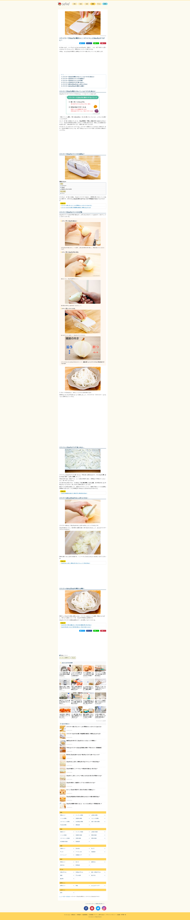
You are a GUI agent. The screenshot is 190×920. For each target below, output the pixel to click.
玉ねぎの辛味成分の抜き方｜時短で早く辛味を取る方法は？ (74, 493)
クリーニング (63, 855)
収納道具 (78, 841)
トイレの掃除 (63, 818)
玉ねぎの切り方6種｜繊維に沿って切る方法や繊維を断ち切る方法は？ (76, 625)
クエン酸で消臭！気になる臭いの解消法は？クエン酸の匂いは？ (76, 716)
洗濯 (87, 4)
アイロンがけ (79, 851)
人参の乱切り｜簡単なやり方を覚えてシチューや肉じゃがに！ (64, 716)
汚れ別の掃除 (63, 824)
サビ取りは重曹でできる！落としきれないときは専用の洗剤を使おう (100, 716)
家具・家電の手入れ (96, 872)
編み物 (61, 878)
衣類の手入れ (63, 872)
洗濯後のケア (79, 855)
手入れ (98, 4)
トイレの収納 (63, 835)
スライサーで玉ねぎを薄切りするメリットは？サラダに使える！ (78, 76)
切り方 (77, 862)
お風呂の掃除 (94, 815)
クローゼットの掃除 (65, 821)
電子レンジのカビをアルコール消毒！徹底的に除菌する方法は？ (76, 702)
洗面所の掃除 (79, 818)
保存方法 (62, 865)
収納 (81, 4)
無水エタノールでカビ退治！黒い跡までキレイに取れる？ (64, 702)
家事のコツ (62, 885)
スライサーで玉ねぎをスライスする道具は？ (73, 78)
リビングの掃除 (95, 818)
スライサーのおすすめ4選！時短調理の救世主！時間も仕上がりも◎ (76, 207)
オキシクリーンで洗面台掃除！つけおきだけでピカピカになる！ (100, 702)
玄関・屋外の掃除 (95, 821)
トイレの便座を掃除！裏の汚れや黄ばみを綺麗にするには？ (64, 674)
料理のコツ (62, 862)
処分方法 (93, 875)
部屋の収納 (93, 835)
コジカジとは (67, 914)
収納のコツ (62, 831)
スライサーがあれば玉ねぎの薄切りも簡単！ (73, 86)
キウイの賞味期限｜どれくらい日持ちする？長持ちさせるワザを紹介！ (88, 674)
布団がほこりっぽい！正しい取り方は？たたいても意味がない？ (100, 688)
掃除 (75, 4)
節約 (61, 892)
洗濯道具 (93, 851)
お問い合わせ (101, 914)
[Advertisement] (71, 63)
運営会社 (73, 914)
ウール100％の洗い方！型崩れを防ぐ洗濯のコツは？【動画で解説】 (88, 688)
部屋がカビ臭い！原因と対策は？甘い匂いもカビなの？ (64, 688)
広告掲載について (93, 914)
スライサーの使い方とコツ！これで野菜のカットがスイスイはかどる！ (76, 205)
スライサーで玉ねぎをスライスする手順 (72, 80)
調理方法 (93, 862)
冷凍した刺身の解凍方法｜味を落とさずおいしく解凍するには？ (76, 688)
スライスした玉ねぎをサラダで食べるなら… (73, 82)
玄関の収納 (78, 838)
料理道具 (78, 865)
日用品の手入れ (79, 872)
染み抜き (78, 848)
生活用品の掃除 (79, 821)
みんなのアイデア (95, 885)
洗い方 (92, 848)
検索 (105, 3)
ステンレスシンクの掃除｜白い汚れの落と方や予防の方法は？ (100, 674)
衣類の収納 (93, 838)
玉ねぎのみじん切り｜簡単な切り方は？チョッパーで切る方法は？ (75, 563)
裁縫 (61, 875)
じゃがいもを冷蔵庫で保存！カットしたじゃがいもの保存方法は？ (76, 674)
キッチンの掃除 (79, 815)
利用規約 (79, 914)
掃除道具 (78, 824)
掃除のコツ (62, 815)
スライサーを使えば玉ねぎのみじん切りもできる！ (75, 84)
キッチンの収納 (79, 831)
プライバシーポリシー (111, 914)
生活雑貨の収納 (63, 841)
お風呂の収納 (94, 831)
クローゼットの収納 (65, 838)
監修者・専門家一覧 (121, 914)
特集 (77, 885)
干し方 (61, 851)
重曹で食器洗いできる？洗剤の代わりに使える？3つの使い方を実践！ (88, 716)
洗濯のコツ (62, 848)
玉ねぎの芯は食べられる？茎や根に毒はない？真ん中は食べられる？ (76, 627)
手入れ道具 (78, 875)
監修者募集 (85, 914)
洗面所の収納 (79, 835)
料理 (93, 4)
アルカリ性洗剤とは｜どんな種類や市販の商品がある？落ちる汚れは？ (88, 702)
